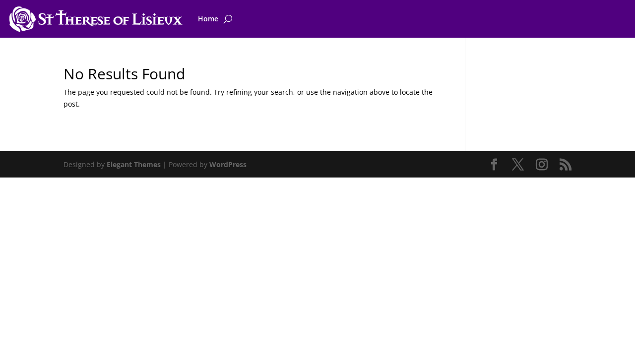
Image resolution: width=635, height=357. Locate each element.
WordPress (228, 164)
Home (208, 18)
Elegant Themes (134, 164)
